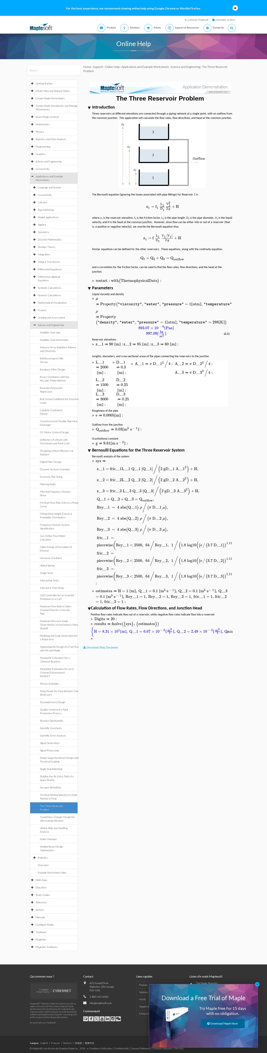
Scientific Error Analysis (53, 735)
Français (55, 1043)
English (44, 1043)
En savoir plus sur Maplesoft (43, 1022)
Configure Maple (45, 924)
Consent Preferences (141, 1048)
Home (87, 66)
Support (98, 66)
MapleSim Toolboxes (47, 946)
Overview (43, 865)
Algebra (42, 224)
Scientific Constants (51, 728)
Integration (44, 254)
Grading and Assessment (51, 317)
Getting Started (44, 83)
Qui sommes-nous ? (42, 976)
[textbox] (162, 206)
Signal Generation (49, 742)
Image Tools (46, 572)
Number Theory (46, 246)
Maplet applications (48, 217)
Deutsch (67, 1043)
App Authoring (46, 209)
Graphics (41, 154)
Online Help (112, 66)
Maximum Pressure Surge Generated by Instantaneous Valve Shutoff (59, 624)
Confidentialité (121, 1048)
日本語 (78, 1043)
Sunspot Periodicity (50, 787)
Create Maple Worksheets (50, 98)
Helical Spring (47, 565)
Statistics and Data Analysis (51, 139)
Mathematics (43, 124)
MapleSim (41, 939)
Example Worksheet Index (52, 872)
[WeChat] (118, 1018)
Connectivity (43, 168)
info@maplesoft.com (101, 1003)
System (40, 909)
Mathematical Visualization (52, 302)
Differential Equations (50, 269)
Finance (42, 310)
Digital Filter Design (50, 461)
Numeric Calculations (49, 295)
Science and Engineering (48, 161)
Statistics (43, 857)
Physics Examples (49, 683)
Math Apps (41, 879)
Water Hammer (48, 839)
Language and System (49, 187)
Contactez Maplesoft (198, 19)
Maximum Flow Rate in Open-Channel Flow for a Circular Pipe (56, 610)
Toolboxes (41, 932)
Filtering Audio (48, 484)
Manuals (40, 917)
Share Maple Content (47, 116)
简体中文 (89, 1043)
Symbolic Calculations (49, 287)
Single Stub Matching (51, 768)
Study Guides (43, 894)
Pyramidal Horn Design (52, 702)
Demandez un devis (225, 19)
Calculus (42, 202)
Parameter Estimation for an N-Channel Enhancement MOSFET (57, 672)
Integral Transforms (49, 261)
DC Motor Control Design (54, 432)
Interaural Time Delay (52, 587)
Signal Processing (49, 750)
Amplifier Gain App (50, 332)
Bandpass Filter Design (52, 369)
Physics (40, 131)
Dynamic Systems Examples (55, 469)
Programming (43, 146)
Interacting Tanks (49, 580)
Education (41, 887)
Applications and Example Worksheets (145, 66)
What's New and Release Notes (53, 90)
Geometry (43, 232)
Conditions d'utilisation (100, 1048)
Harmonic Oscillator (51, 558)
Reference (41, 902)
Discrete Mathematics (50, 239)
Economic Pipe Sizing (51, 476)
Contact (88, 976)
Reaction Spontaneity (51, 720)
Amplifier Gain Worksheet (54, 339)
